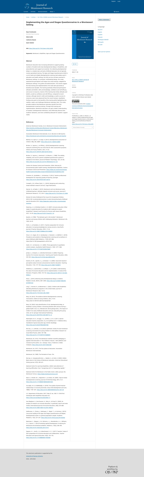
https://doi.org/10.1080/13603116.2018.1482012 (39, 407)
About (52, 11)
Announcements (42, 11)
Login (119, 1)
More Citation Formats (78, 127)
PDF (75, 64)
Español (100, 34)
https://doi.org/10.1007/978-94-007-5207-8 (38, 179)
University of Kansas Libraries (34, 456)
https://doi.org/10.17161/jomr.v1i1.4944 (56, 193)
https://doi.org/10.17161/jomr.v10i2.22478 (41, 48)
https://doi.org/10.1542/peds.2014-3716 (37, 427)
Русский (100, 44)
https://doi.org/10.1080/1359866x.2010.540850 (39, 231)
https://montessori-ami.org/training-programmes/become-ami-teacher (46, 136)
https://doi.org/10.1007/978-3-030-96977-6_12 (39, 315)
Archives (33, 11)
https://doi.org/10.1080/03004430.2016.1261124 (50, 390)
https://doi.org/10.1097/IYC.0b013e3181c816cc (39, 152)
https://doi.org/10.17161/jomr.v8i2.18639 (37, 293)
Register (114, 1)
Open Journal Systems (104, 51)
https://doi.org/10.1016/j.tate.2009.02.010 (43, 257)
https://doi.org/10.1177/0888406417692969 (38, 437)
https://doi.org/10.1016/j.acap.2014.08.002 (53, 417)
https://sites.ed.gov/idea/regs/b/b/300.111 (38, 397)
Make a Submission (104, 19)
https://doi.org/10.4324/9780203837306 (37, 325)
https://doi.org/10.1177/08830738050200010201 (39, 382)
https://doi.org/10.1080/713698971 (51, 265)
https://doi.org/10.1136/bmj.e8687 (50, 142)
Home (27, 17)
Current (26, 11)
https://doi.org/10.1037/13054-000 (41, 345)
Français (100, 37)
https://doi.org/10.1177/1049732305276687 (38, 249)
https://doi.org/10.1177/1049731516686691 (38, 335)
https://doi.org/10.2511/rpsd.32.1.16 (44, 213)
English (100, 32)
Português (101, 42)
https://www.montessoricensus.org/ (48, 374)
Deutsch (100, 29)
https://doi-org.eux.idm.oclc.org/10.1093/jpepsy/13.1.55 (42, 161)
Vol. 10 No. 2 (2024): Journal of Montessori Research (50, 17)
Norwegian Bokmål (103, 39)
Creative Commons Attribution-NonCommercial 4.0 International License (82, 106)
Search (117, 11)
